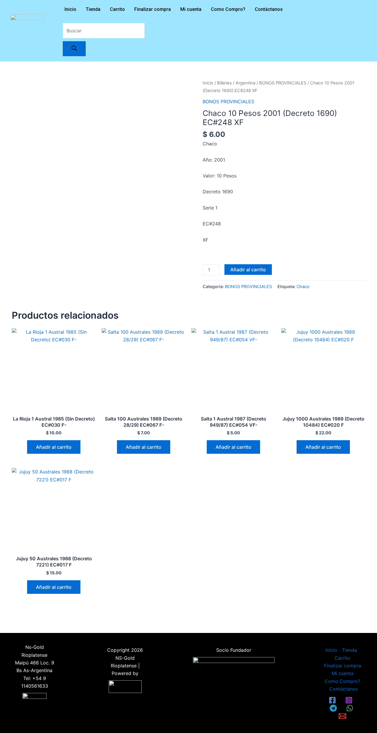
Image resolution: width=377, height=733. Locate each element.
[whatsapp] (350, 708)
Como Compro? (228, 9)
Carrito (117, 9)
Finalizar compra (152, 9)
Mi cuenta (190, 9)
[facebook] (333, 700)
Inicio (70, 9)
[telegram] (334, 708)
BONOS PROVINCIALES (282, 83)
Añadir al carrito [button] (54, 447)
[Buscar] (74, 48)
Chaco (303, 286)
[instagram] (349, 700)
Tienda (93, 9)
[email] (343, 716)
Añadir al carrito (248, 269)
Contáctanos (269, 9)
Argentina (245, 83)
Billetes (224, 83)
